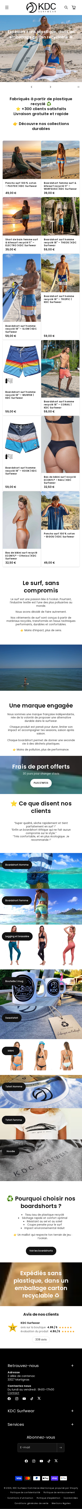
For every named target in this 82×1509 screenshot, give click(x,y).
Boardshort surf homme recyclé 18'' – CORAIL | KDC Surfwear (59, 404)
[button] (7, 7)
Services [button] (16, 1424)
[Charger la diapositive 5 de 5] (46, 87)
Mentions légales (61, 1503)
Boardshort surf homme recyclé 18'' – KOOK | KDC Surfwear (21, 470)
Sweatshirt (11, 1017)
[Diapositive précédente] (31, 87)
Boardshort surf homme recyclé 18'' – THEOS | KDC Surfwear (60, 242)
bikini (11, 1050)
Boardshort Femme (16, 900)
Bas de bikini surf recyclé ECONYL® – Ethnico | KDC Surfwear (21, 555)
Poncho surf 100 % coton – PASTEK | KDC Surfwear (21, 184)
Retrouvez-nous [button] (23, 1365)
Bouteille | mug (14, 981)
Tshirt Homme (13, 1086)
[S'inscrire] (60, 1447)
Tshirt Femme (13, 1120)
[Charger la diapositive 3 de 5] (41, 87)
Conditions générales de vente (31, 1503)
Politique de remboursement (59, 1492)
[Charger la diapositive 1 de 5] (36, 87)
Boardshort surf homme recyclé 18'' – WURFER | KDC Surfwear (20, 395)
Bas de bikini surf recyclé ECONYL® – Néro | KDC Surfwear (60, 479)
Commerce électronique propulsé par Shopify (53, 1488)
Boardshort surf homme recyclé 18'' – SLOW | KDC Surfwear (21, 328)
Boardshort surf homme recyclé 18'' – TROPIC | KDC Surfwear (59, 299)
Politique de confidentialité (25, 1492)
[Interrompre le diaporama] (78, 87)
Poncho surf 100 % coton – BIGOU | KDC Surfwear (59, 535)
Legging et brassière (17, 936)
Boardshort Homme (17, 864)
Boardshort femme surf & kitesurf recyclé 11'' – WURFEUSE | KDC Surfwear (60, 186)
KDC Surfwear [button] (21, 1411)
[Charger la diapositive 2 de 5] (38, 87)
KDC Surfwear (20, 1488)
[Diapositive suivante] (50, 87)
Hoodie (11, 1151)
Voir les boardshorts (41, 1250)
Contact (13, 1393)
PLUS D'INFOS (41, 782)
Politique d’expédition (48, 1498)
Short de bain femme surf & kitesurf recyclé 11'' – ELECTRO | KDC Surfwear (21, 242)
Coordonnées (71, 1498)
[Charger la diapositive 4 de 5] (43, 87)
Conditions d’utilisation (20, 1498)
